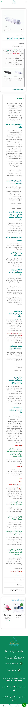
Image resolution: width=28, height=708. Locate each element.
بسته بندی (18, 35)
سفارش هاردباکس (18, 320)
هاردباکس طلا (15, 46)
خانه (23, 35)
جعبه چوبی (6, 617)
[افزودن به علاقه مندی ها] (15, 605)
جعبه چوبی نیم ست (17, 574)
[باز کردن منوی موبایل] (26, 2)
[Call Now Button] (24, 705)
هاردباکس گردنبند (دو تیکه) (16, 571)
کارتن (16, 617)
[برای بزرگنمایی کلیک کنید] (21, 29)
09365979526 (16, 53)
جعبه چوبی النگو (8, 618)
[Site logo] (14, 2)
